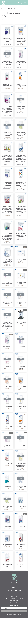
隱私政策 (9, 614)
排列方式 (3, 16)
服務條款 (19, 614)
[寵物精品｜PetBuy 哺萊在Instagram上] (12, 591)
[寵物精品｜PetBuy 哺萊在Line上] (20, 591)
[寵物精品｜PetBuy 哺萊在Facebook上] (8, 591)
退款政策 (14, 614)
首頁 (2, 8)
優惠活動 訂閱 (14, 605)
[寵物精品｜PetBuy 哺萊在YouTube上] (16, 591)
